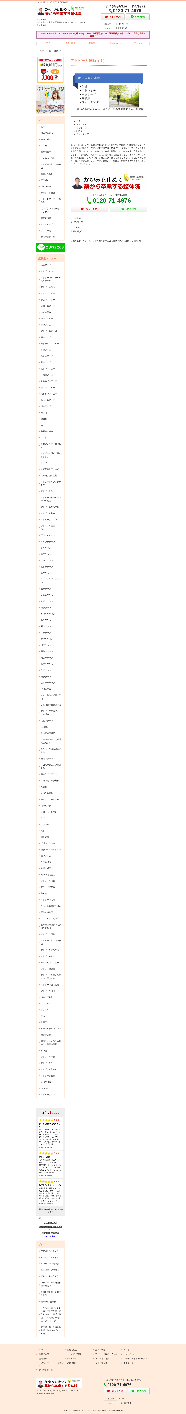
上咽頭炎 (45, 727)
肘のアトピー (47, 362)
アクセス (138, 43)
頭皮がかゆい (47, 658)
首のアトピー (47, 350)
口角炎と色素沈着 (49, 475)
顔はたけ (45, 412)
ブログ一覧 (46, 231)
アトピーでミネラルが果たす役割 (51, 279)
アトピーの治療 (48, 287)
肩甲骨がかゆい (48, 683)
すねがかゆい (47, 560)
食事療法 (45, 1022)
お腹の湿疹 (46, 868)
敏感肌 (44, 419)
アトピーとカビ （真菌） (50, 527)
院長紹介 (93, 43)
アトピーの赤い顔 (49, 331)
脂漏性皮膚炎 (47, 431)
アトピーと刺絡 (48, 513)
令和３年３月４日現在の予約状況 (51, 1284)
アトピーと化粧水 (49, 1069)
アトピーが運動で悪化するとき (51, 455)
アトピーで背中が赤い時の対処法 (51, 499)
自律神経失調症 (48, 875)
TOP (48, 43)
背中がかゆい (47, 639)
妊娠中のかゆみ (48, 843)
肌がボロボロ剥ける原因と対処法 (51, 926)
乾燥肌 (44, 787)
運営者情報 (46, 218)
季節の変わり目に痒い (51, 1028)
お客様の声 (46, 152)
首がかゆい (46, 670)
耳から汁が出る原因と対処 (51, 750)
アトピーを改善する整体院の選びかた (51, 977)
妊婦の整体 (46, 689)
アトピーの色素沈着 (50, 985)
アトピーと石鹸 (48, 1076)
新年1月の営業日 (48, 1302)
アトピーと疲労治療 (50, 950)
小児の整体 (46, 312)
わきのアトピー (48, 356)
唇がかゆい (46, 626)
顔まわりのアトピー (50, 343)
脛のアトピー (47, 406)
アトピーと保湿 (48, 991)
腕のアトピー (47, 337)
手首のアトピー (48, 387)
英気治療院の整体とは (51, 705)
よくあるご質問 (48, 158)
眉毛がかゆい (47, 651)
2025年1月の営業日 (50, 1257)
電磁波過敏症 (47, 912)
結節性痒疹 (46, 805)
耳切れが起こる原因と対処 (51, 766)
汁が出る (45, 824)
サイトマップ (47, 224)
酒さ (43, 425)
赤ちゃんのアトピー (50, 963)
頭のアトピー (47, 265)
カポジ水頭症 (47, 1082)
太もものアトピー (49, 394)
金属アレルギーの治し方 (51, 445)
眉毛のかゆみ (47, 758)
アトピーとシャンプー (51, 1063)
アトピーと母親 (48, 1057)
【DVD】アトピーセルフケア (50, 210)
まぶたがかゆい (48, 614)
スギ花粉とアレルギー (51, 469)
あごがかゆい (47, 620)
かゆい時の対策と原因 (51, 906)
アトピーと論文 (48, 271)
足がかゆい (46, 548)
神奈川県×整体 (50, 1223)
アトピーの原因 (48, 969)
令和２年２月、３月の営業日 (51, 1293)
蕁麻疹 (44, 893)
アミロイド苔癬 (48, 887)
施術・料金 (70, 43)
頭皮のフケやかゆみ (50, 799)
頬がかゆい (46, 607)
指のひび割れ (47, 997)
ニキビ (44, 438)
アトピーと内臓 (48, 881)
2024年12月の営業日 (50, 1264)
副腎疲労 (45, 837)
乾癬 (43, 831)
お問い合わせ (47, 174)
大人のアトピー (48, 293)
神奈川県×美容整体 (50, 1233)
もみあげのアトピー (50, 381)
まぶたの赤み (47, 793)
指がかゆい (46, 645)
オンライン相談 (48, 193)
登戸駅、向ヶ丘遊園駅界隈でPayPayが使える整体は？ (51, 1330)
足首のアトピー (48, 369)
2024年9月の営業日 (50, 1276)
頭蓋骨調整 (46, 1035)
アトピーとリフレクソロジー (51, 483)
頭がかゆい (46, 677)
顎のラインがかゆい (50, 774)
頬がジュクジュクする (51, 850)
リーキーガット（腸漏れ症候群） (51, 741)
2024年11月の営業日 (50, 1270)
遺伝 (43, 1016)
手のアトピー (47, 325)
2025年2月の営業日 (50, 1251)
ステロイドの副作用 (50, 918)
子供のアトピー (48, 300)
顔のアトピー (47, 856)
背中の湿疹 (46, 862)
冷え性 (44, 463)
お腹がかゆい (47, 601)
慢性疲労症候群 (48, 733)
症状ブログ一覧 (48, 237)
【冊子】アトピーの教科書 (51, 200)
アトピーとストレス (50, 519)
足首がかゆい (47, 567)
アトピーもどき (48, 956)
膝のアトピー (47, 318)
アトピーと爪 (47, 491)
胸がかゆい (46, 554)
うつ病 (44, 1051)
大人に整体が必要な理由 (51, 697)
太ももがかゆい (48, 595)
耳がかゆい (46, 633)
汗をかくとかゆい (49, 535)
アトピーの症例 (48, 934)
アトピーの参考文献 (50, 507)
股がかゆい (46, 589)
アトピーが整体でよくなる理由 (51, 712)
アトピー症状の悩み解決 (51, 166)
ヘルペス (45, 1088)
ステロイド (46, 1003)
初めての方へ (116, 43)
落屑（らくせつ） (49, 812)
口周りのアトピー (49, 306)
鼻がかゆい (47, 573)
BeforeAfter (46, 186)
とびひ (44, 818)
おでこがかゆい (48, 664)
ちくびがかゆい (48, 542)
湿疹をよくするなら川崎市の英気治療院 (51, 1043)
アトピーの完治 (48, 900)
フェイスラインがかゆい (51, 581)
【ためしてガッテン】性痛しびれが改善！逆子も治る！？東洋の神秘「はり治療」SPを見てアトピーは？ (51, 1314)
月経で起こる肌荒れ (50, 780)
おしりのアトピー (49, 400)
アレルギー (46, 1010)
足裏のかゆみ (47, 721)
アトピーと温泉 (48, 1094)
